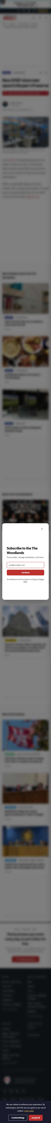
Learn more (29, 1111)
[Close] (42, 529)
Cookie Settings (17, 1118)
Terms (35, 579)
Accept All (36, 1118)
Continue (25, 572)
